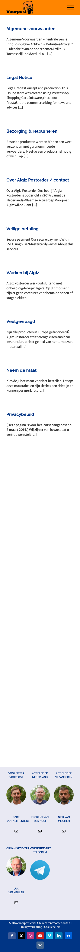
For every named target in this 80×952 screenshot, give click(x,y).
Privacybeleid (20, 414)
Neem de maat (21, 370)
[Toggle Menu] (71, 7)
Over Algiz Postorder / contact (37, 180)
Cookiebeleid (52, 926)
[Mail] (16, 831)
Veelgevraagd (20, 321)
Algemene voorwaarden (30, 28)
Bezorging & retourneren (31, 131)
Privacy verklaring (31, 926)
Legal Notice (19, 77)
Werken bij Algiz (22, 272)
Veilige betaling (22, 228)
